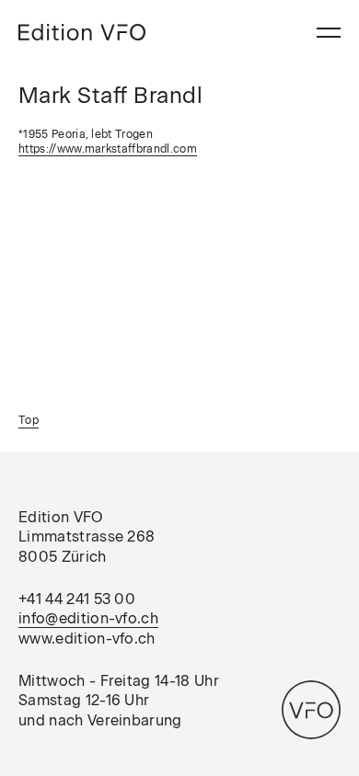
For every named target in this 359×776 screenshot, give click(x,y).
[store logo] (81, 32)
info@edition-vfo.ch (88, 618)
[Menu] (329, 32)
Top (28, 420)
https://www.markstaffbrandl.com (107, 149)
